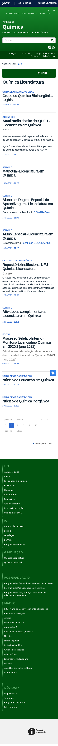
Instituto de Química (14, 526)
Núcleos (8, 663)
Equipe (7, 530)
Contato (34, 56)
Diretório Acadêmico (14, 622)
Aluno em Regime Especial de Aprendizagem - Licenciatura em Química (27, 204)
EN (54, 10)
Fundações (9, 499)
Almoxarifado (10, 672)
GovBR (4, 2)
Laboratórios (10, 654)
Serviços (12, 53)
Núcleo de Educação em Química (28, 380)
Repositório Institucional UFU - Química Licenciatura (26, 267)
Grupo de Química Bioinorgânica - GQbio (28, 98)
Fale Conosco (49, 56)
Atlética (7, 617)
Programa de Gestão (14, 544)
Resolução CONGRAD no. (36, 243)
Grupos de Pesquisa (14, 649)
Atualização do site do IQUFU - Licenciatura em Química (26, 123)
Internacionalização (14, 508)
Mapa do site (46, 13)
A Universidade (11, 471)
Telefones (25, 53)
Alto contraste (29, 13)
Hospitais (8, 489)
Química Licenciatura (14, 557)
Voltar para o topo (43, 443)
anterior (20, 420)
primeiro (8, 420)
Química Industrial (13, 562)
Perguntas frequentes (15, 702)
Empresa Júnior (11, 640)
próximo (8, 431)
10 (36, 425)
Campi (7, 476)
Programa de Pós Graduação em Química (24, 587)
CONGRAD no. (42, 212)
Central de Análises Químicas (18, 631)
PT (49, 10)
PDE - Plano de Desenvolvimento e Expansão (26, 608)
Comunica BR (24, 3)
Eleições (8, 636)
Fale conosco (10, 706)
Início (19, 64)
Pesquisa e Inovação (14, 613)
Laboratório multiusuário (16, 658)
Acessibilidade (12, 13)
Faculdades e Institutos (15, 480)
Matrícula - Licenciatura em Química (23, 173)
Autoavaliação (11, 627)
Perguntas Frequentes (46, 53)
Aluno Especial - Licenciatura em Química (27, 236)
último (19, 431)
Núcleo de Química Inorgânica (25, 401)
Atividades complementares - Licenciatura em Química (25, 314)
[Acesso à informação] (37, 732)
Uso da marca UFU (13, 512)
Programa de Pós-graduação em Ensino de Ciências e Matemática (25, 594)
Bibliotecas (9, 485)
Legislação (9, 535)
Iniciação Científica (13, 645)
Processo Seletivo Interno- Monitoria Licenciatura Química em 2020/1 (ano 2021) (26, 342)
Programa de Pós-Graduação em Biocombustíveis (28, 583)
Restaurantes (11, 494)
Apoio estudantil (12, 503)
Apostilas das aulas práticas (18, 667)
